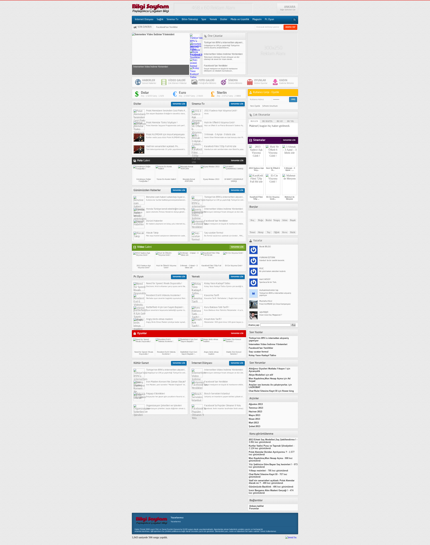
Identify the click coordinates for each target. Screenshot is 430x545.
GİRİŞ (293, 99)
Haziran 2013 (255, 411)
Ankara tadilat (256, 506)
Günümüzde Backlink (260, 486)
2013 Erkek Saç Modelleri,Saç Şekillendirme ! (272, 439)
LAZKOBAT (254, 387)
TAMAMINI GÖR (179, 104)
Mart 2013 (254, 422)
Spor (203, 19)
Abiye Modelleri (257, 375)
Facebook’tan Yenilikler (144, 67)
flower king (288, 391)
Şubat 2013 (254, 426)
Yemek (213, 19)
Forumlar (254, 508)
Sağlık (160, 19)
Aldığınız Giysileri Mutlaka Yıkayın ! (267, 368)
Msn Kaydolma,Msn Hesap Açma (266, 378)
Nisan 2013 (254, 419)
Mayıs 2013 (254, 415)
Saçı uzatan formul (165, 27)
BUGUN (254, 121)
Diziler (223, 19)
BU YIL (290, 121)
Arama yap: (254, 325)
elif (271, 375)
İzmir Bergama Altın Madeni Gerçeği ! (268, 490)
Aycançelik (254, 371)
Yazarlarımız (177, 517)
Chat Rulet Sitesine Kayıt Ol (263, 391)
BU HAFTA (267, 121)
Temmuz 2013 (256, 408)
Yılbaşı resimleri (257, 470)
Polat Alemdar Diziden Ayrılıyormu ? (268, 452)
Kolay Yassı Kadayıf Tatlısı (262, 355)
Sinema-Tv (172, 19)
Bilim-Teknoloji (190, 19)
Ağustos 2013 (256, 404)
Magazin (257, 19)
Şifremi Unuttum (270, 106)
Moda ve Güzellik (240, 19)
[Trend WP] (290, 537)
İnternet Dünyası (144, 19)
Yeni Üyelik (255, 106)
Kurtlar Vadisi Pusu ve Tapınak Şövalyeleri (271, 446)
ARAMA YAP (290, 27)
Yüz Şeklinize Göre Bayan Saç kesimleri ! (270, 464)
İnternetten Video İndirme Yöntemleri (268, 344)
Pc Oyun (269, 19)
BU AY (280, 121)
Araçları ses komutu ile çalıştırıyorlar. (268, 384)
